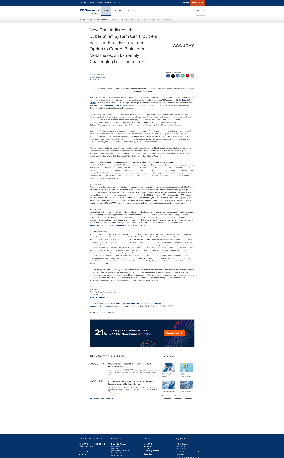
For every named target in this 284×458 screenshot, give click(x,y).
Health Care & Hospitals (166, 375)
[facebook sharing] (168, 76)
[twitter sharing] (173, 76)
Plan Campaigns (116, 446)
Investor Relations (96, 3)
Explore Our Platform (118, 444)
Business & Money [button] (101, 19)
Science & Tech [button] (117, 19)
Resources (83, 3)
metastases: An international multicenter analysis (109, 306)
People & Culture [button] (170, 19)
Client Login (185, 3)
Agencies (117, 3)
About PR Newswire (150, 444)
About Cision (148, 446)
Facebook (120, 225)
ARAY (154, 97)
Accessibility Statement (151, 451)
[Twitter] (85, 455)
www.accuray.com (97, 225)
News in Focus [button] (86, 19)
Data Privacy (180, 448)
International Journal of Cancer (115, 105)
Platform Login (181, 446)
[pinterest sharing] (187, 76)
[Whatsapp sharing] (183, 76)
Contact (130, 10)
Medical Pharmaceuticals (185, 375)
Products (118, 10)
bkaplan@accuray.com (99, 297)
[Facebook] (83, 455)
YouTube (141, 225)
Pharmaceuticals (185, 391)
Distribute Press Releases (120, 451)
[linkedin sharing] (178, 76)
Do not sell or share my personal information (187, 453)
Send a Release (197, 3)
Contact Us (83, 452)
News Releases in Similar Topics (173, 396)
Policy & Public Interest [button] (152, 19)
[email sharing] (192, 76)
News (106, 10)
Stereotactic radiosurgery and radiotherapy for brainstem (138, 303)
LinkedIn (128, 225)
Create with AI (116, 448)
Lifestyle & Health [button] (133, 19)
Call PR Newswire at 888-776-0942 (93, 444)
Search (199, 10)
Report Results (116, 453)
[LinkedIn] (80, 455)
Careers (146, 448)
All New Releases (182, 444)
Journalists (107, 3)
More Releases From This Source (101, 399)
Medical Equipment (168, 391)
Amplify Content (116, 455)
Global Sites (148, 454)
